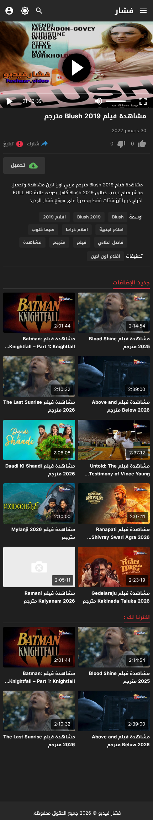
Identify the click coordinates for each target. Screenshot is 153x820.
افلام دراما (77, 229)
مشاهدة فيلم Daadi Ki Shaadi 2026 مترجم (40, 469)
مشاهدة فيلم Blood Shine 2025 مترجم (119, 342)
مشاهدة (32, 242)
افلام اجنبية (111, 229)
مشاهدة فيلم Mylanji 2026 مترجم (43, 533)
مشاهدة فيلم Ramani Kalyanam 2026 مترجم (49, 597)
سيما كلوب (43, 229)
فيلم (81, 242)
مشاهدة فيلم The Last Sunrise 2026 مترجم (39, 406)
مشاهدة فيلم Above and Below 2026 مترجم (121, 406)
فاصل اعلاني (110, 242)
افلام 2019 (54, 217)
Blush (117, 217)
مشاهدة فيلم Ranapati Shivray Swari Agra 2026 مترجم (120, 537)
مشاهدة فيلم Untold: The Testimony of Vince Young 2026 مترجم (119, 473)
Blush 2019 (89, 217)
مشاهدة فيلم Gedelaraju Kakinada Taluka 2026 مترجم (116, 597)
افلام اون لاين (105, 256)
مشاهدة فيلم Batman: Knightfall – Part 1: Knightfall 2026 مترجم (42, 346)
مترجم (59, 242)
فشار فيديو (109, 813)
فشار (124, 11)
